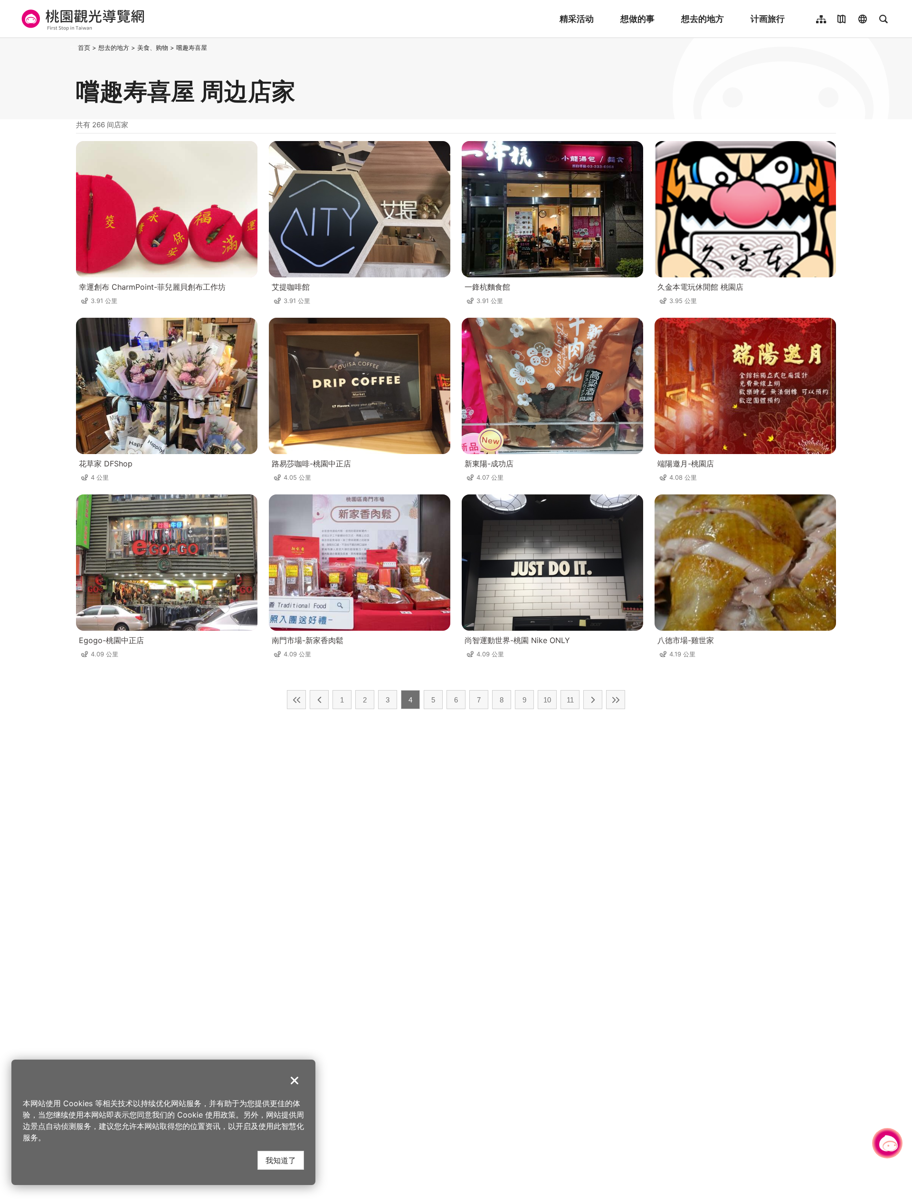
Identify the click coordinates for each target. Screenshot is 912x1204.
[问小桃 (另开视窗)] (887, 1143)
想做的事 (637, 19)
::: (73, 47)
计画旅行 (767, 19)
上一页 (319, 699)
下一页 (592, 699)
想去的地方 (702, 19)
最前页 (296, 699)
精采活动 (577, 19)
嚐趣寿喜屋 (191, 47)
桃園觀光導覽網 (81, 19)
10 (547, 700)
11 (570, 700)
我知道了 (281, 1160)
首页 (84, 47)
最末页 (615, 699)
